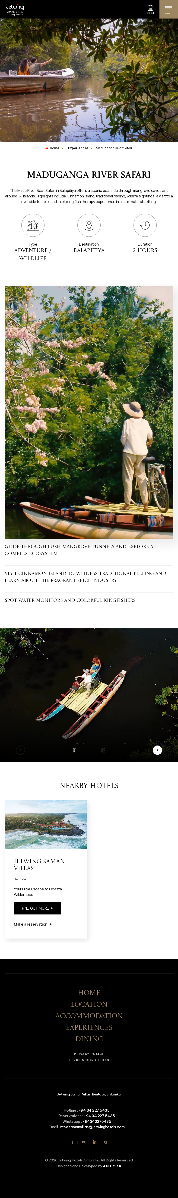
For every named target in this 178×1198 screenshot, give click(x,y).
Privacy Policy (89, 1054)
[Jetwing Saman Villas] (70, 9)
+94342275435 (97, 1121)
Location (89, 1004)
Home (54, 148)
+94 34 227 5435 (94, 1110)
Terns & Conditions (89, 1060)
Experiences (78, 148)
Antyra (112, 1166)
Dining (89, 1039)
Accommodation (89, 1016)
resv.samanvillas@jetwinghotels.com (92, 1127)
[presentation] (157, 750)
